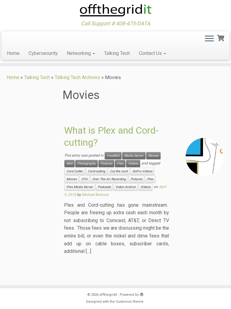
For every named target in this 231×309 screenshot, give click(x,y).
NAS (69, 163)
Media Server (133, 156)
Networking (79, 53)
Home (13, 53)
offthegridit (108, 295)
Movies (153, 156)
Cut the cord (119, 171)
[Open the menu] (209, 39)
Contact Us (151, 53)
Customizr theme (129, 302)
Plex (120, 163)
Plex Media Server (79, 187)
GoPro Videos (142, 171)
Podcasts (104, 187)
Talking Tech (117, 53)
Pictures (106, 163)
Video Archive (126, 187)
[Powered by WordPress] (142, 293)
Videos (133, 163)
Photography (86, 163)
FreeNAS (113, 156)
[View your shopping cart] (221, 37)
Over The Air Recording (109, 179)
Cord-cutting (96, 171)
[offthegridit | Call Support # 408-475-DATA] (115, 10)
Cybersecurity (43, 53)
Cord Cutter (74, 171)
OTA (85, 179)
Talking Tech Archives (77, 77)
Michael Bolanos (95, 195)
